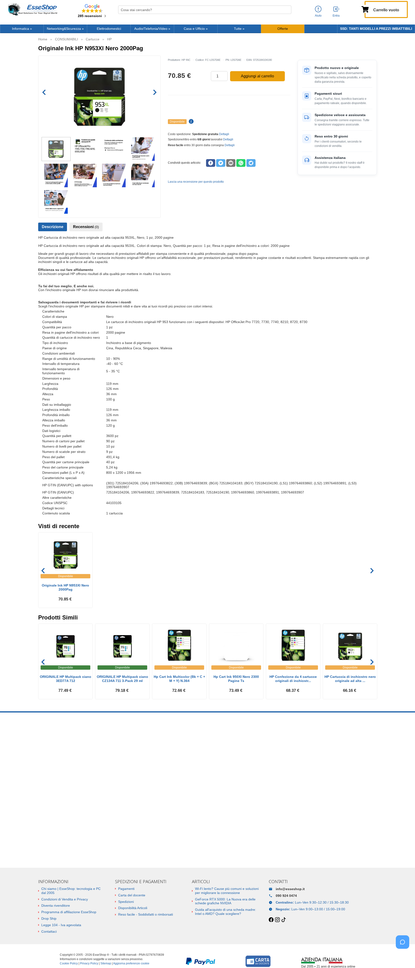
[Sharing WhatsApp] (240, 163)
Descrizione (52, 227)
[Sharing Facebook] (210, 163)
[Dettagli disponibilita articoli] (190, 121)
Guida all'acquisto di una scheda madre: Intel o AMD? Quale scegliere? (225, 912)
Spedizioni (126, 902)
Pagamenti (126, 889)
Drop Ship (48, 918)
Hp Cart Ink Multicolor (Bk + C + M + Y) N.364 (179, 679)
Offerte (282, 29)
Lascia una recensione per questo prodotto (196, 181)
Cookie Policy (69, 963)
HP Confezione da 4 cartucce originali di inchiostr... (293, 679)
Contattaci (49, 931)
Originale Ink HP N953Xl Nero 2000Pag (65, 587)
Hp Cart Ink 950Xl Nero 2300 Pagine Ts (236, 679)
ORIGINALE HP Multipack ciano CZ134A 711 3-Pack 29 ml (122, 679)
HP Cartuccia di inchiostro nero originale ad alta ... (350, 679)
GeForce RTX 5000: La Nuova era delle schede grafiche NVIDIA (225, 901)
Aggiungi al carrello (257, 76)
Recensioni (86, 227)
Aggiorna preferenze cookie (131, 963)
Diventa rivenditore (55, 905)
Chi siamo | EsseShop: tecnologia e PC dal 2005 (71, 891)
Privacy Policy (89, 963)
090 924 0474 (286, 896)
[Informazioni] (318, 9)
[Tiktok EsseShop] (283, 920)
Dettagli (224, 134)
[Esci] (337, 9)
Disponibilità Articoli (132, 908)
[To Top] (404, 957)
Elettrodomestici (109, 29)
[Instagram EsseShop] (277, 920)
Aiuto (318, 15)
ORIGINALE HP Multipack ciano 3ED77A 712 (65, 679)
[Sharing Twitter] (220, 163)
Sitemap (105, 963)
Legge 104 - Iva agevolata (61, 925)
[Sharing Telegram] (251, 163)
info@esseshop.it (290, 889)
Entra (336, 15)
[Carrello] (365, 9)
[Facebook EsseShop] (271, 920)
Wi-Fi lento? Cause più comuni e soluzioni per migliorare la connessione (227, 891)
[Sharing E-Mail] (230, 163)
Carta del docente (131, 895)
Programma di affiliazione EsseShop (68, 912)
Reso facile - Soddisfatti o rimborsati (145, 914)
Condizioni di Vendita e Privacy (64, 899)
